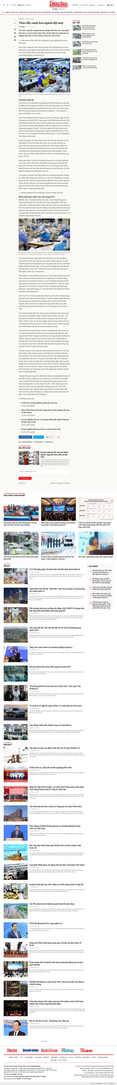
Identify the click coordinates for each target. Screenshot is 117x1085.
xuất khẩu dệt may (39, 442)
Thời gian (58, 483)
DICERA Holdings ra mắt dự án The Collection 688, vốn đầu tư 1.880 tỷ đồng (56, 983)
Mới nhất (14, 5)
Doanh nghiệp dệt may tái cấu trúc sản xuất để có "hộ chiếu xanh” (89, 51)
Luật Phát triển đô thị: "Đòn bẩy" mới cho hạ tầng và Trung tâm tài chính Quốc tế (57, 590)
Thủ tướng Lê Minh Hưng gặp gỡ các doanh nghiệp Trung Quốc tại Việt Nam (54, 827)
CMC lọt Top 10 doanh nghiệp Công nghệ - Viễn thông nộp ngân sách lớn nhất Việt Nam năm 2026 (95, 525)
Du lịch (85, 12)
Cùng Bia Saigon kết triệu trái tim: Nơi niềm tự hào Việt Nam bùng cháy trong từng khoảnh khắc (56, 1002)
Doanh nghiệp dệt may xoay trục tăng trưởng (90, 42)
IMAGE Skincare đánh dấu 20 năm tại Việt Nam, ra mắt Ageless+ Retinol (57, 558)
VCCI (17, 12)
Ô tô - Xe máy (111, 12)
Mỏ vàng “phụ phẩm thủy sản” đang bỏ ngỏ (95, 557)
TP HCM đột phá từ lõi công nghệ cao (45, 923)
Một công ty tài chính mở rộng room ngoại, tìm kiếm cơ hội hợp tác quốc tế (58, 524)
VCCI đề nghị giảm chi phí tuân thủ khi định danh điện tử (54, 569)
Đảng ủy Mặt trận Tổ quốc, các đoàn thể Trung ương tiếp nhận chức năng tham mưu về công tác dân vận (56, 788)
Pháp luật (40, 12)
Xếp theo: (53, 483)
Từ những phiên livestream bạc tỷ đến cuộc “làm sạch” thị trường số (55, 687)
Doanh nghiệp (23, 12)
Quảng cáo (102, 5)
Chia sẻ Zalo (39, 437)
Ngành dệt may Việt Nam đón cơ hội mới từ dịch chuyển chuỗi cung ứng (89, 27)
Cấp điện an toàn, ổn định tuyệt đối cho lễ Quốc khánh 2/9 (54, 748)
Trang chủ (21, 19)
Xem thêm (44, 1041)
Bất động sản (56, 12)
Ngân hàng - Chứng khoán (74, 12)
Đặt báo (94, 5)
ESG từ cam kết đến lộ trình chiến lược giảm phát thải (21, 558)
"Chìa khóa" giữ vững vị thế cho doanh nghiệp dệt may (89, 58)
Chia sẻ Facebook (26, 437)
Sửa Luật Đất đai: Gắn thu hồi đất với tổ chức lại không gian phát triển (55, 629)
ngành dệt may (49, 442)
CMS (99, 1083)
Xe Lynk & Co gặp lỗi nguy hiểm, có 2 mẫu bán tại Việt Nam (55, 706)
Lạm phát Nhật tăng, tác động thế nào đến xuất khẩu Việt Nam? (57, 865)
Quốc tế (63, 12)
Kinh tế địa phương (93, 12)
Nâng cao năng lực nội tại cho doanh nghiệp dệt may (89, 66)
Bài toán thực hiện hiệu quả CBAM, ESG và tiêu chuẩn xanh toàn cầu (55, 846)
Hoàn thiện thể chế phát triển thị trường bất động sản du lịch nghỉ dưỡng (56, 963)
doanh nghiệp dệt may (27, 442)
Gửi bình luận (25, 478)
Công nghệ (103, 12)
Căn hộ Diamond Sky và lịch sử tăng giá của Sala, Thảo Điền (55, 806)
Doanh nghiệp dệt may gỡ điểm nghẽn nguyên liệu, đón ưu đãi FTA (54, 454)
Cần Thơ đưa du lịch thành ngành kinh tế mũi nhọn (52, 904)
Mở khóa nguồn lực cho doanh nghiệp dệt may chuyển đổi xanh (88, 35)
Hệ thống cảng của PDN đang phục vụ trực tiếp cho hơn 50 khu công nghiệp (20, 524)
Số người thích (66, 483)
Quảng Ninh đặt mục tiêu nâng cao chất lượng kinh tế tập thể (56, 884)
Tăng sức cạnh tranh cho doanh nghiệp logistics (50, 647)
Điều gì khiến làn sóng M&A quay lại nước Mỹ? (50, 667)
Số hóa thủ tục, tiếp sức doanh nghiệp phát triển (50, 767)
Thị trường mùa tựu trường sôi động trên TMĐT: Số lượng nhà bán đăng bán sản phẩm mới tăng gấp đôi (56, 609)
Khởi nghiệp (47, 12)
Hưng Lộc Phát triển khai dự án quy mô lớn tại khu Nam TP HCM (55, 944)
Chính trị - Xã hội (10, 12)
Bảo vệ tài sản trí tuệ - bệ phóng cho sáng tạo (49, 1021)
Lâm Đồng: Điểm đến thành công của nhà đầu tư (50, 725)
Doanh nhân (32, 12)
